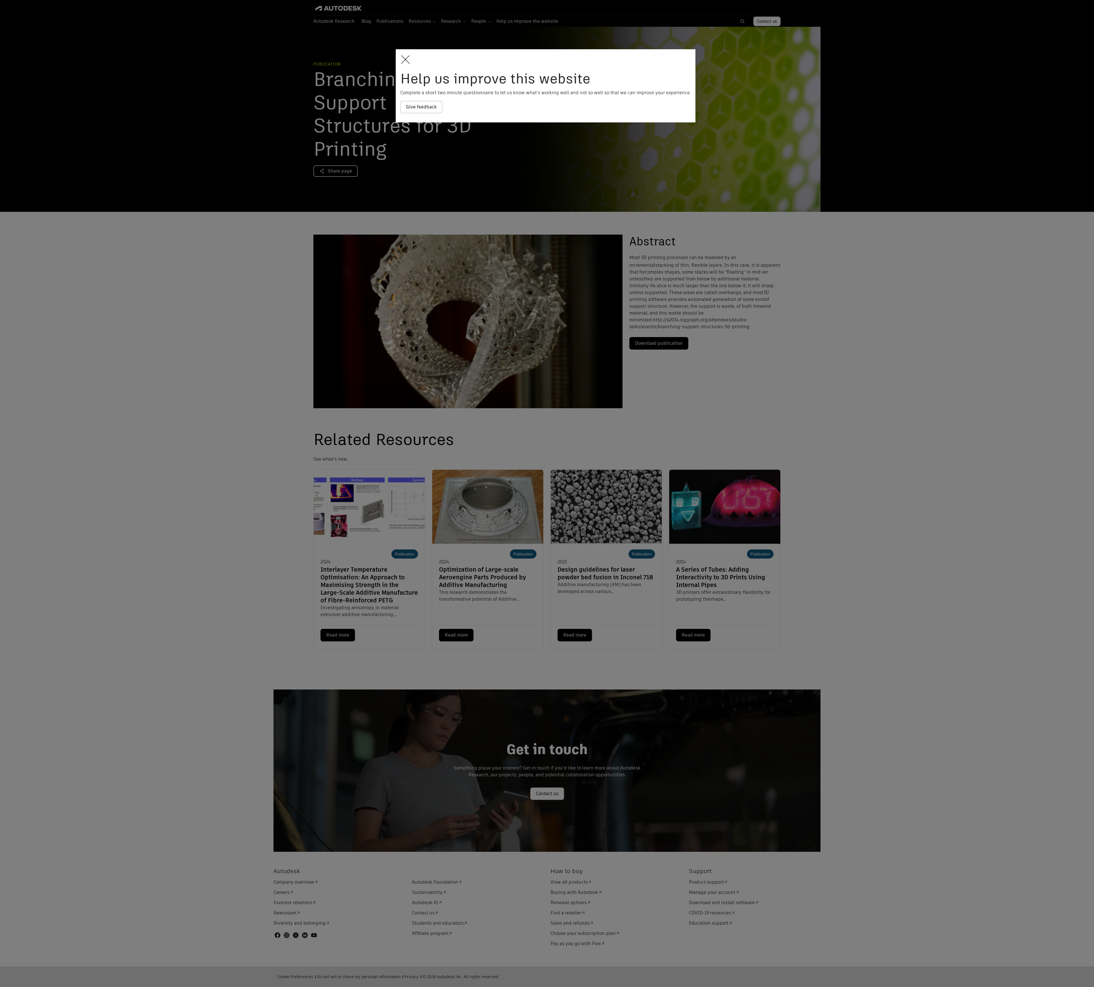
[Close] (403, 60)
